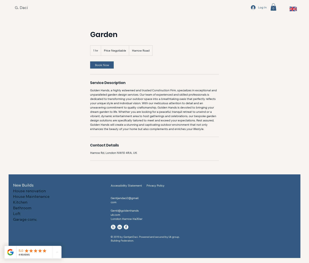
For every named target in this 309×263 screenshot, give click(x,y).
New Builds (23, 185)
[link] (102, 65)
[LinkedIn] (119, 227)
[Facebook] (126, 227)
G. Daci (21, 7)
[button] (273, 7)
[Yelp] (113, 227)
